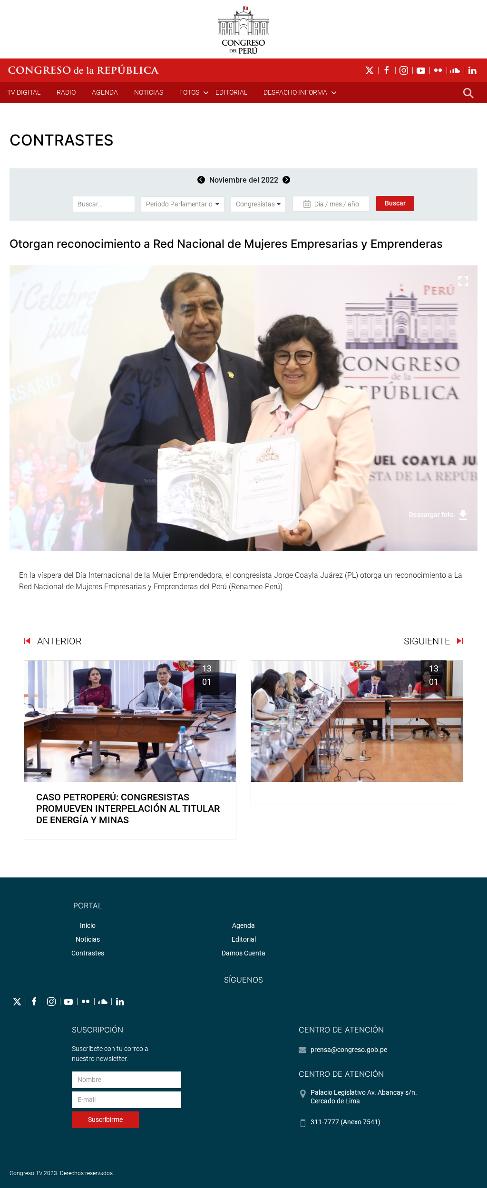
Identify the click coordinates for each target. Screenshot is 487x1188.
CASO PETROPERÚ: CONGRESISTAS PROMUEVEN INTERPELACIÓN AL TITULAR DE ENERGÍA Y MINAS (128, 808)
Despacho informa (295, 92)
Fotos (189, 92)
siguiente (428, 641)
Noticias (148, 92)
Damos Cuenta (243, 953)
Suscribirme (105, 1119)
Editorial (231, 92)
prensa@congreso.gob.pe (349, 1049)
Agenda (105, 92)
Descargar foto (431, 514)
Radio (66, 92)
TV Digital (23, 92)
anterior (58, 641)
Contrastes (87, 953)
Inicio (88, 925)
